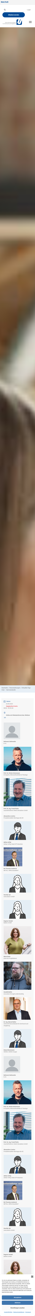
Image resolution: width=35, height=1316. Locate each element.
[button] (32, 1277)
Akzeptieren (17, 1297)
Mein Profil (4, 2)
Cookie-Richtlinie (8, 1312)
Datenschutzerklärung (18, 1312)
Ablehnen (17, 1303)
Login (29, 10)
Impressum (28, 1312)
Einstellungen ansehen (18, 1308)
